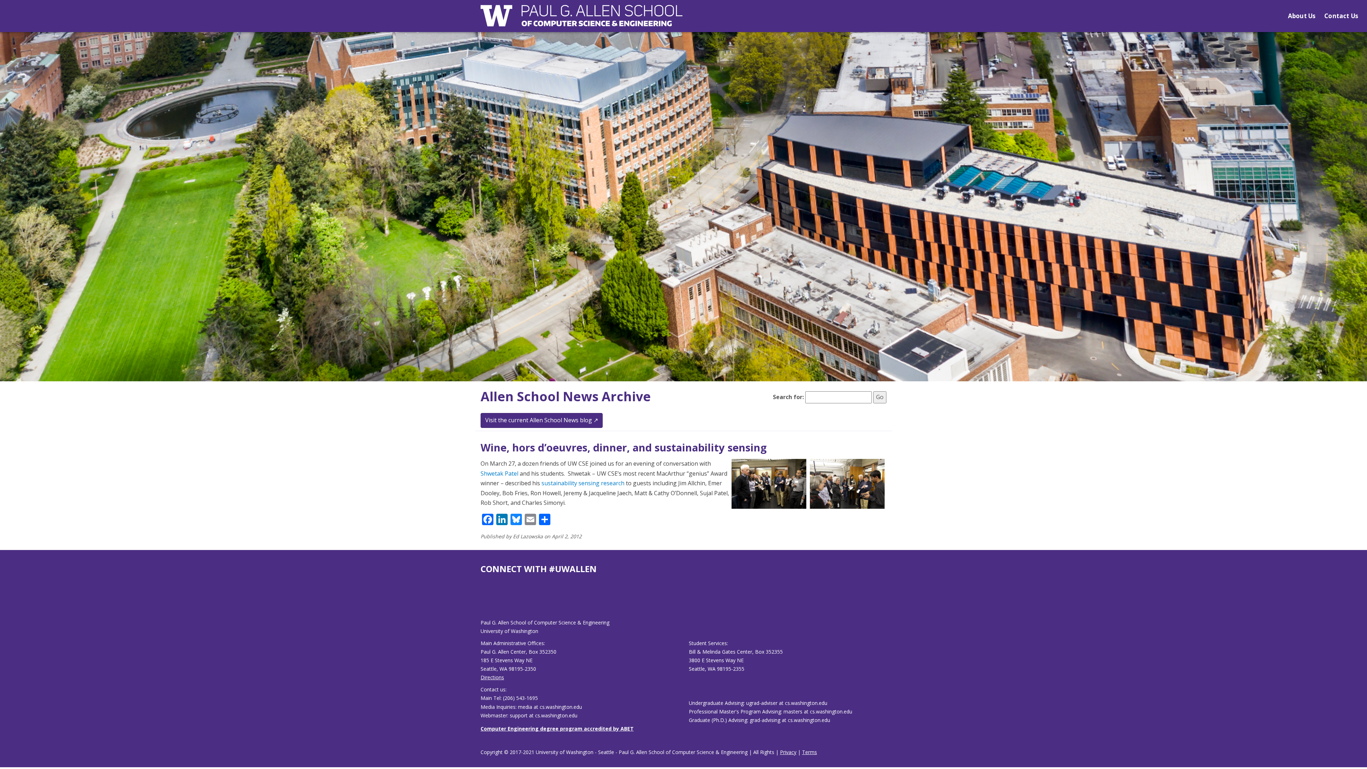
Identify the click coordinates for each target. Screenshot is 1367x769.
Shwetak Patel (499, 473)
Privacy (788, 752)
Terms (809, 752)
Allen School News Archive (566, 396)
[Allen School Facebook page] (482, 602)
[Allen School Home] (581, 20)
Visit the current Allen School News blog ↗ (541, 420)
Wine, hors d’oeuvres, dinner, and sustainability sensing (624, 447)
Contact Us (1341, 16)
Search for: (788, 397)
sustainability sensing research (582, 483)
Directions (492, 677)
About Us (1301, 16)
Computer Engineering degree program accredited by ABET (557, 728)
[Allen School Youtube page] (486, 602)
